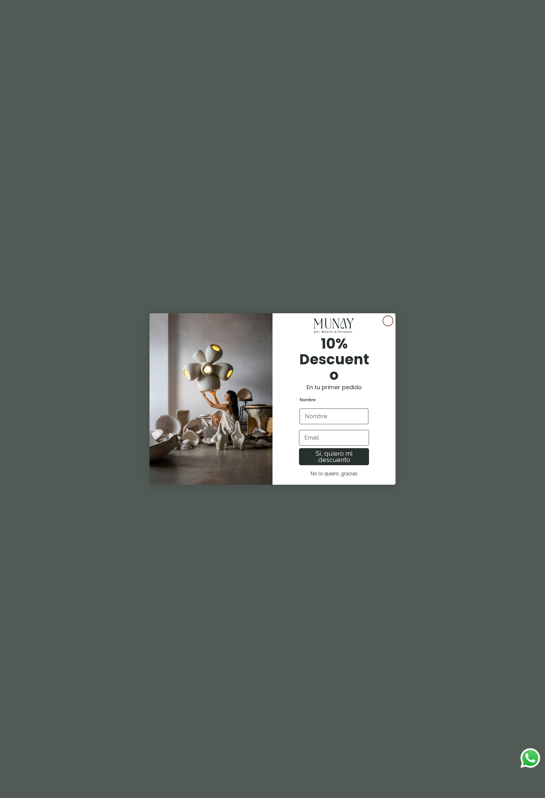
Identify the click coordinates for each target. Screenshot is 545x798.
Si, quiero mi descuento (334, 457)
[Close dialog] (388, 321)
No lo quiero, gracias (334, 474)
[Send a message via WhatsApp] (530, 758)
